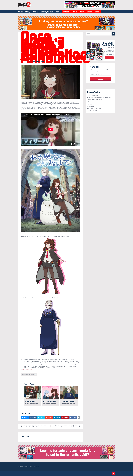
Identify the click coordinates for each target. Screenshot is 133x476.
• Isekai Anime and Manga (94, 99)
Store (75, 11)
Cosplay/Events (47, 11)
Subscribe (66, 11)
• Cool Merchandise (92, 110)
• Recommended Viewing (94, 108)
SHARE (78, 61)
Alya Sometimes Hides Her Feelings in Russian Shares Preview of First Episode (65, 426)
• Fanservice (90, 106)
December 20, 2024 (65, 403)
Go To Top (113, 473)
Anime (20, 11)
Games (35, 11)
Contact (89, 11)
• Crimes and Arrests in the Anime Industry (99, 97)
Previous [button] (25, 395)
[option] (32, 396)
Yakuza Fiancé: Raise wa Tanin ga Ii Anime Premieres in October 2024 (35, 426)
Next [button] (76, 395)
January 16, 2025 (46, 403)
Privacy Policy (36, 466)
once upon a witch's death (29, 374)
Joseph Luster (28, 61)
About (82, 11)
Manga (27, 11)
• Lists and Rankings (92, 95)
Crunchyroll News (27, 369)
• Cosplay (90, 104)
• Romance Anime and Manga (95, 101)
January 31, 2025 (28, 403)
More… (58, 11)
